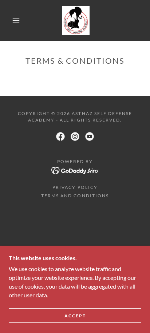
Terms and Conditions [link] (74, 195)
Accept (75, 315)
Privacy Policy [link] (74, 187)
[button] (16, 20)
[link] (76, 20)
